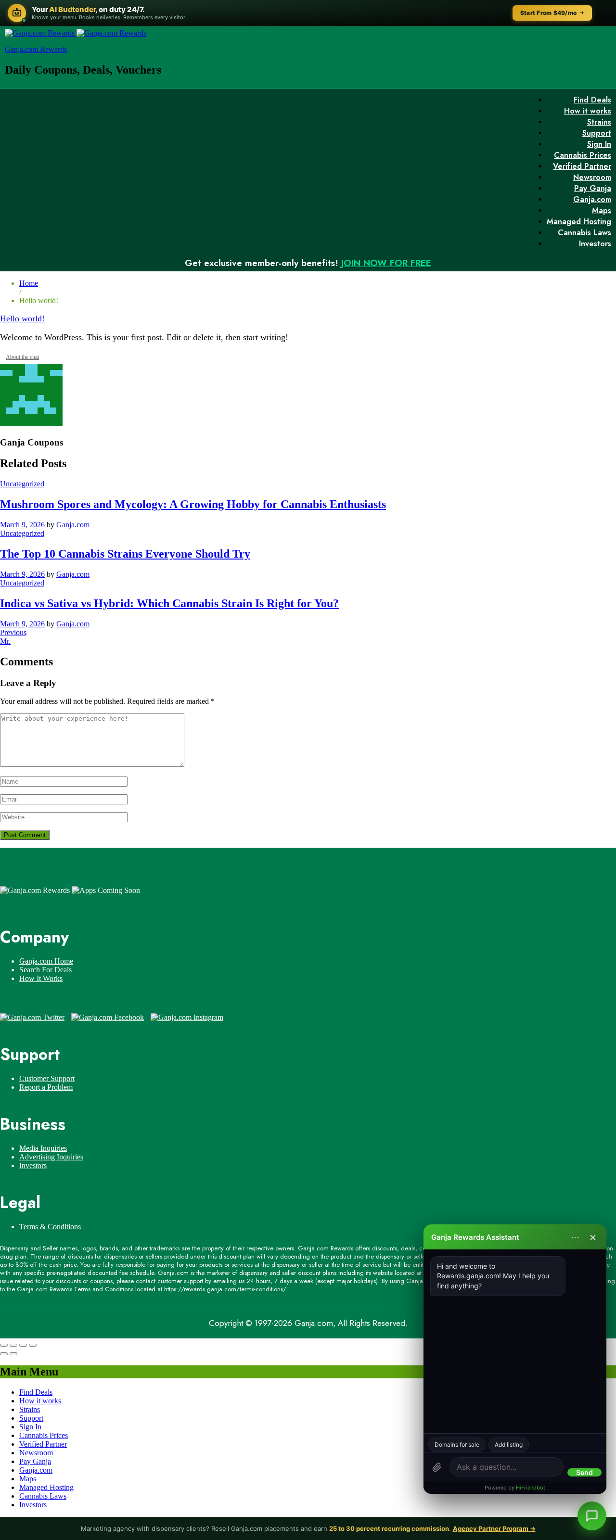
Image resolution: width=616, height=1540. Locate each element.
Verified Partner (582, 166)
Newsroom (592, 177)
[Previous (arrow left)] (4, 1353)
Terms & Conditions (50, 1226)
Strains (599, 121)
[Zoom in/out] (33, 1345)
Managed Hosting (579, 221)
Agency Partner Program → (494, 1528)
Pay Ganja (592, 188)
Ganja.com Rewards (36, 49)
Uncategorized (22, 484)
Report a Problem (46, 1087)
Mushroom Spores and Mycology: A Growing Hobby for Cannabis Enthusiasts (193, 504)
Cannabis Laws (584, 232)
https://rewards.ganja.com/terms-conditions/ (225, 1289)
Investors (595, 243)
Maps (601, 210)
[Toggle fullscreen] (23, 1345)
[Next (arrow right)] (13, 1353)
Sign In (599, 144)
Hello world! (22, 318)
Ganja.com (592, 199)
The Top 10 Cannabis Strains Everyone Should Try (125, 553)
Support (596, 133)
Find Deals (592, 99)
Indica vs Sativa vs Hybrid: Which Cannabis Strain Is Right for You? (169, 603)
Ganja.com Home (46, 961)
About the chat (22, 357)
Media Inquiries (43, 1148)
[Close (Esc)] (4, 1345)
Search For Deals (45, 970)
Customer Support (47, 1078)
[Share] (13, 1345)
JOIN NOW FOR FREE (386, 262)
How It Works (41, 978)
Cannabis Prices (582, 155)
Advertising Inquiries (51, 1157)
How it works (587, 110)
